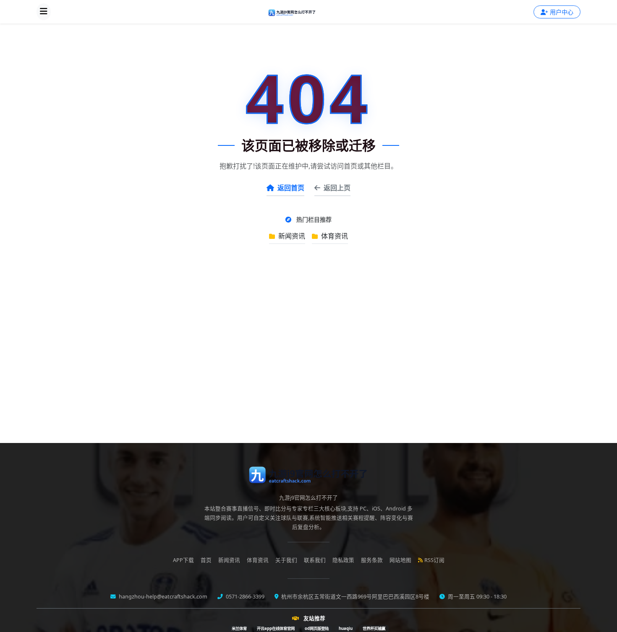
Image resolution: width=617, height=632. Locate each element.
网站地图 (400, 560)
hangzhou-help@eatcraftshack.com (162, 596)
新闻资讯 (291, 236)
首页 (206, 560)
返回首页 (290, 187)
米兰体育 (239, 628)
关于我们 (286, 560)
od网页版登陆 (317, 628)
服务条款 (372, 560)
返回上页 (337, 187)
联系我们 (315, 560)
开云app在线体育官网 (276, 628)
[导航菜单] (44, 11)
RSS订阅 (434, 560)
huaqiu (346, 628)
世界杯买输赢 (374, 628)
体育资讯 (333, 236)
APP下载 (183, 560)
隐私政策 (343, 560)
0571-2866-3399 (244, 596)
